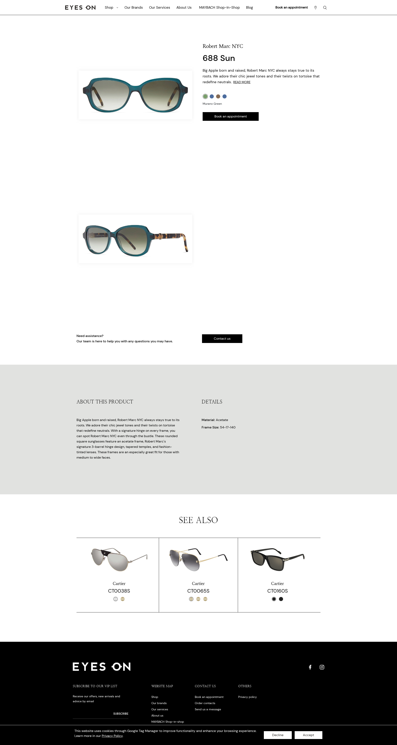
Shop (154, 697)
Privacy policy (247, 697)
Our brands (159, 703)
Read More (241, 82)
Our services (159, 709)
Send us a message (208, 709)
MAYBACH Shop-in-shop (167, 722)
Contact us (222, 338)
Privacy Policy (112, 736)
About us (157, 715)
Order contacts (205, 703)
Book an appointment (291, 7)
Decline (277, 735)
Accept (308, 735)
